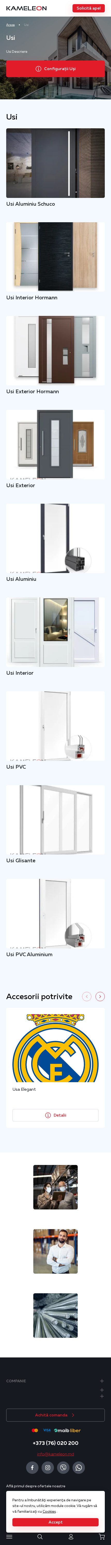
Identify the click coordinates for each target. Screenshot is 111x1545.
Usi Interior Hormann (31, 297)
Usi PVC (16, 767)
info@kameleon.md (55, 1454)
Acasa (10, 25)
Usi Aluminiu (21, 579)
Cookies (49, 1511)
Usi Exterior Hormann (32, 391)
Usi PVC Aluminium (29, 954)
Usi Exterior (20, 485)
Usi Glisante (20, 860)
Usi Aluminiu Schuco (30, 204)
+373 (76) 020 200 (55, 1443)
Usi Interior (20, 673)
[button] (89, 8)
